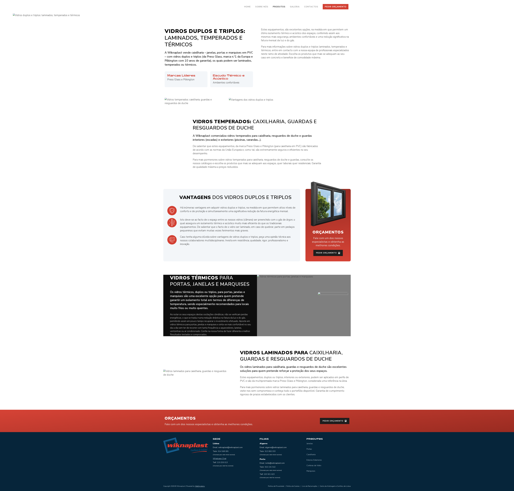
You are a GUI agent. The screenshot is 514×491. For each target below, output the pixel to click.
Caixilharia (311, 454)
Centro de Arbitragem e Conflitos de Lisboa (335, 486)
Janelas (310, 443)
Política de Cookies (293, 486)
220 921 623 (269, 474)
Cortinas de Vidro (314, 465)
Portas (309, 449)
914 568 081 (223, 451)
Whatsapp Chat (219, 458)
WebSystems (200, 486)
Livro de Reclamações (310, 486)
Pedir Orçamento (335, 6)
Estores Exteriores (314, 460)
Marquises (311, 471)
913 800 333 (270, 451)
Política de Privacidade (276, 486)
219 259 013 (222, 462)
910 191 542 (270, 467)
